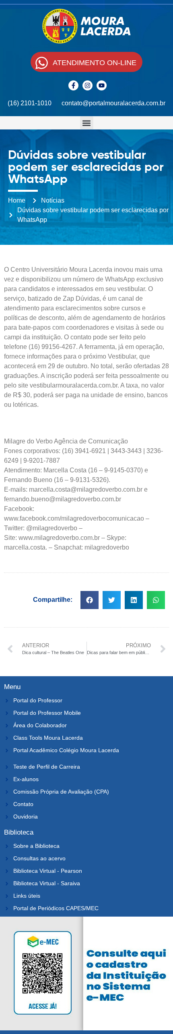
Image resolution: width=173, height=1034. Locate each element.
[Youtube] (102, 85)
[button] (86, 122)
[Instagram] (87, 85)
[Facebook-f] (73, 85)
